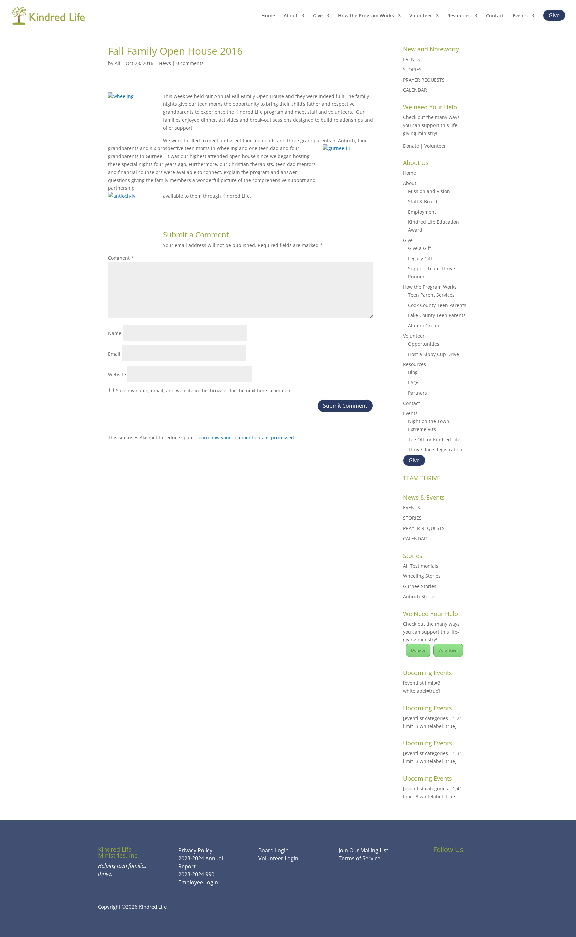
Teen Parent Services (431, 295)
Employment (422, 212)
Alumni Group (423, 325)
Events (520, 16)
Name (114, 333)
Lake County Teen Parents (437, 315)
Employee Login (198, 882)
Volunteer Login (278, 858)
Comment (121, 258)
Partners (417, 393)
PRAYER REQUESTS (424, 80)
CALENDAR (415, 90)
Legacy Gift (420, 258)
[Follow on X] (448, 869)
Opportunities (423, 344)
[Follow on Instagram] (466, 869)
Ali (117, 63)
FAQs (413, 382)
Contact (495, 16)
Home (268, 16)
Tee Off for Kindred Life (434, 439)
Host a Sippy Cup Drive (433, 354)
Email (114, 354)
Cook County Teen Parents (437, 305)
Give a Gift (419, 248)
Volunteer (420, 16)
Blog (413, 372)
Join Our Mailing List (363, 850)
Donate (418, 650)
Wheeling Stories (422, 576)
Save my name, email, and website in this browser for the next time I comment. (204, 390)
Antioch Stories (420, 596)
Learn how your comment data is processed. (245, 437)
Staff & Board (422, 201)
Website (117, 374)
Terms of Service (359, 858)
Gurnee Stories (419, 586)
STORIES (412, 69)
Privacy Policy (195, 850)
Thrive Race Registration (435, 449)
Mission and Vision (429, 191)
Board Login (273, 850)
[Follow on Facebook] (430, 869)
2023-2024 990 (196, 874)
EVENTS (411, 59)
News (165, 63)
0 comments (190, 63)
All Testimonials (420, 566)
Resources (459, 16)
